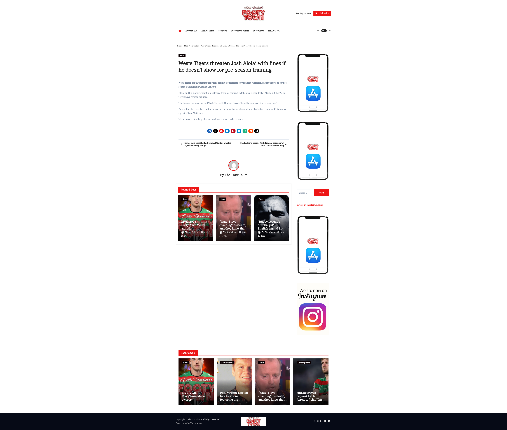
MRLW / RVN (274, 30)
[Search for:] (305, 192)
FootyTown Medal (240, 30)
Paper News (181, 423)
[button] (329, 30)
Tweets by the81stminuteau (310, 204)
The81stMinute (236, 175)
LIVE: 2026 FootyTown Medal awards (193, 225)
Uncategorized (304, 362)
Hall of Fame (207, 30)
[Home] (180, 31)
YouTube (222, 30)
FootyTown (258, 30)
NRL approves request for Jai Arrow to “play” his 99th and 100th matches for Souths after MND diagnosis (311, 401)
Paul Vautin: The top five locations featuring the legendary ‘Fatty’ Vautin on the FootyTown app (234, 401)
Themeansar (196, 423)
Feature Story (226, 362)
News (182, 55)
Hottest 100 (192, 30)
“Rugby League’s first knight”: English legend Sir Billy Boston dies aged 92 (270, 228)
